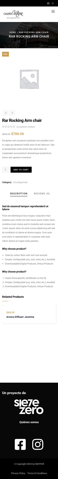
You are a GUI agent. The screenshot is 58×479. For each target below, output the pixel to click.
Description (18, 193)
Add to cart (21, 170)
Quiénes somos (29, 422)
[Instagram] (38, 444)
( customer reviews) (25, 127)
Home (12, 32)
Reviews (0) (42, 193)
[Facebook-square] (20, 444)
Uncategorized (20, 182)
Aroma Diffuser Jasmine (20, 316)
